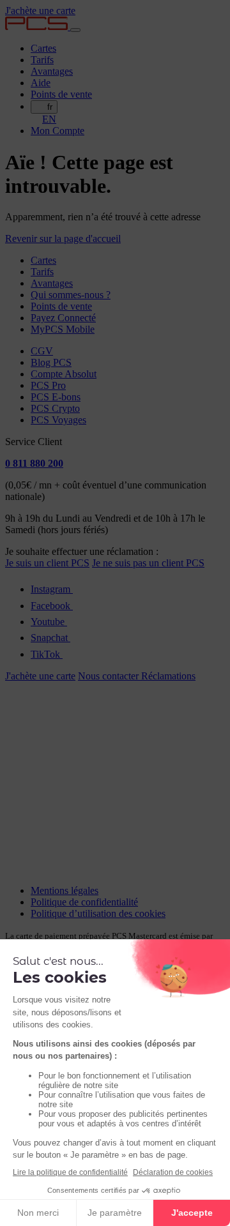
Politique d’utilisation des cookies (98, 913)
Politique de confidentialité (84, 902)
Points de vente (61, 94)
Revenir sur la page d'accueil (63, 238)
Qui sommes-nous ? (71, 294)
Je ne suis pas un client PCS (148, 562)
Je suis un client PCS (47, 562)
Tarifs (42, 59)
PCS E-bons (55, 396)
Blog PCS (51, 362)
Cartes (43, 48)
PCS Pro (48, 385)
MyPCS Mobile (63, 329)
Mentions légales (64, 890)
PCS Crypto (55, 408)
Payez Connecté (63, 317)
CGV (42, 350)
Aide (40, 82)
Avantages (52, 71)
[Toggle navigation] (75, 30)
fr (49, 107)
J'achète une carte (40, 10)
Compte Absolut (63, 373)
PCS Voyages (58, 419)
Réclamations (168, 675)
